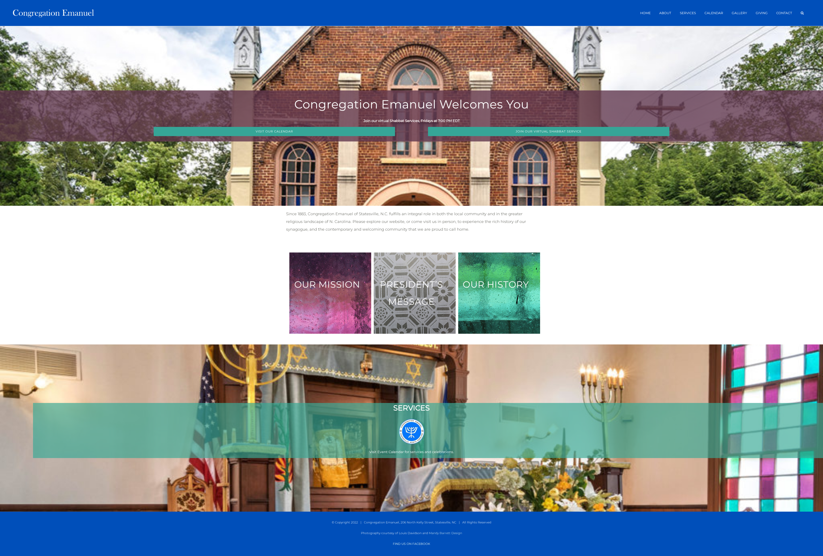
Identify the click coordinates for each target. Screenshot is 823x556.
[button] (802, 13)
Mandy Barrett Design (445, 533)
